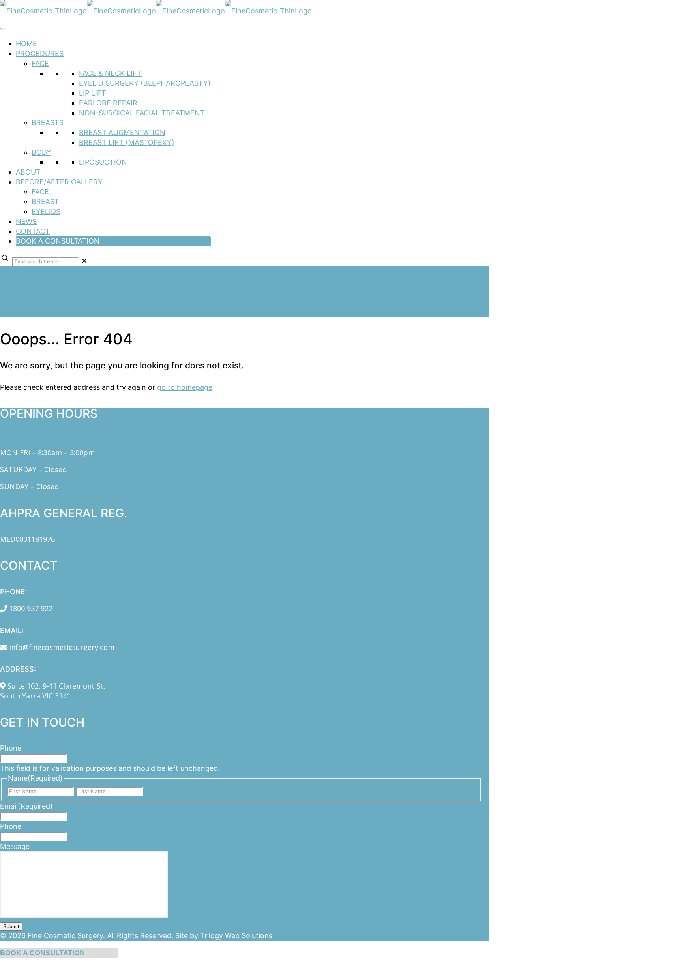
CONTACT (33, 231)
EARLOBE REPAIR (108, 103)
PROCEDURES (40, 53)
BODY (41, 152)
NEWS (26, 221)
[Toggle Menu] (3, 29)
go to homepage (184, 387)
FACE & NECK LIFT (110, 73)
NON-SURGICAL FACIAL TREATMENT (142, 113)
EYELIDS (46, 211)
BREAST (45, 201)
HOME (26, 43)
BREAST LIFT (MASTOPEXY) (126, 142)
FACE (40, 63)
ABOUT (28, 172)
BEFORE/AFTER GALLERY (59, 182)
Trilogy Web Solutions (236, 935)
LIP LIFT (92, 93)
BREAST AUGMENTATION (122, 132)
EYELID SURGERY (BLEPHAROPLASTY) (145, 83)
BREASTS (48, 122)
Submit (11, 926)
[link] (84, 261)
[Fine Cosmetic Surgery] (156, 11)
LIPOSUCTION (103, 162)
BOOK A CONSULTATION (57, 241)
